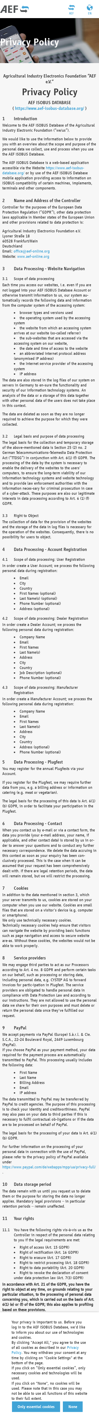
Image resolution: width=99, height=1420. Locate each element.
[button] (36, 1406)
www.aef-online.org (33, 256)
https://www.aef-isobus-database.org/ (49, 108)
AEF (71, 13)
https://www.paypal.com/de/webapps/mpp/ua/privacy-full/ (49, 1166)
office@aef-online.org (32, 251)
